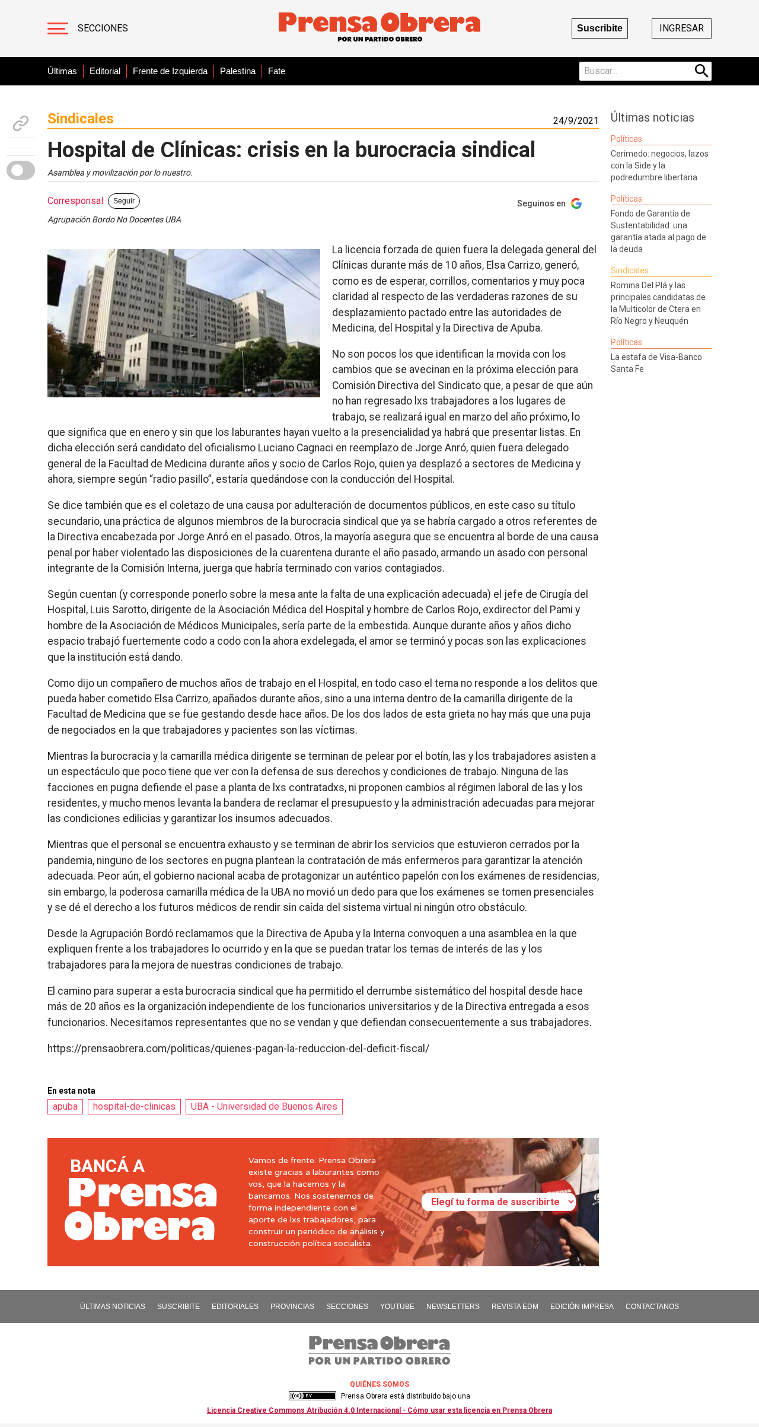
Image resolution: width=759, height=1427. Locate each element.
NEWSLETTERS (453, 1306)
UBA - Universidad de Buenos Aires (264, 1106)
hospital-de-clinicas (134, 1106)
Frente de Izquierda (170, 71)
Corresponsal (75, 200)
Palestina (238, 71)
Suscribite (600, 28)
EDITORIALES (235, 1306)
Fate (276, 71)
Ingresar (681, 28)
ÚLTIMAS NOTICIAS (112, 1306)
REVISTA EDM (515, 1306)
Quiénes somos (379, 1384)
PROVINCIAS (292, 1306)
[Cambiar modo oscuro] (21, 170)
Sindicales (80, 118)
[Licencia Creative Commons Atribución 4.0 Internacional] (312, 1396)
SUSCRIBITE (178, 1306)
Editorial (105, 71)
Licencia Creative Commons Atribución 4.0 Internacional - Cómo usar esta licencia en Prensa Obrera (379, 1410)
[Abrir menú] (57, 28)
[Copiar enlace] (20, 123)
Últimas (62, 71)
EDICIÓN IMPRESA (582, 1306)
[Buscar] (702, 71)
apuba (65, 1106)
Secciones (103, 28)
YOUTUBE (397, 1306)
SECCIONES (347, 1306)
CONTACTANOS (652, 1306)
